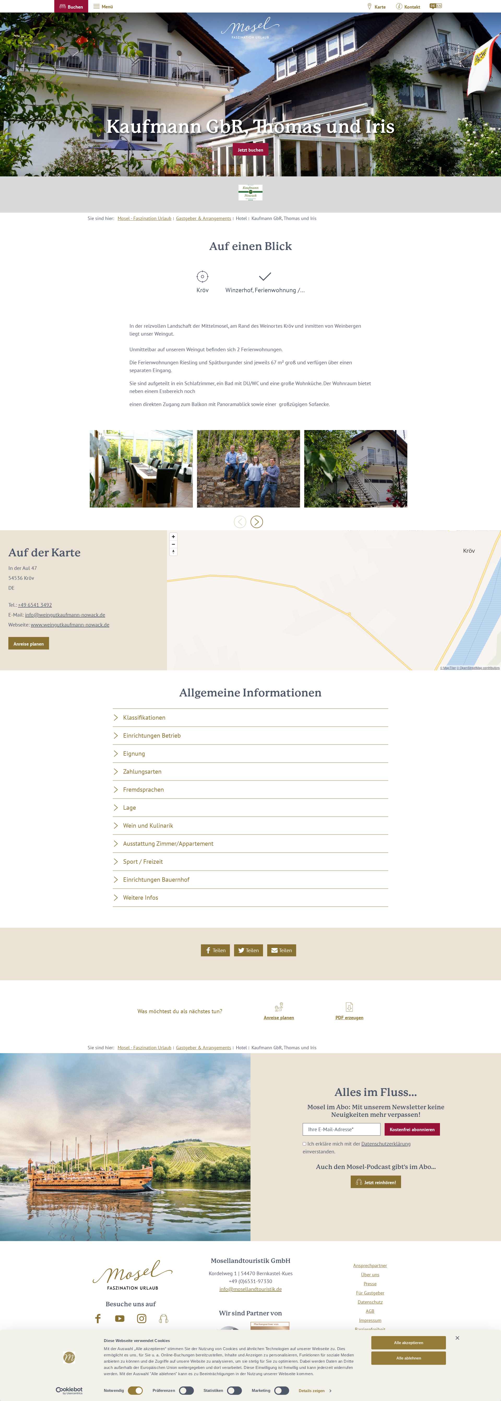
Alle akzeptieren (408, 1342)
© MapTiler (448, 667)
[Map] (334, 600)
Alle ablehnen (408, 1358)
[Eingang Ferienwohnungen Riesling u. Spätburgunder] (355, 468)
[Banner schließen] (457, 1338)
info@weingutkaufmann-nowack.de (65, 614)
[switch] (186, 1390)
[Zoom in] (173, 536)
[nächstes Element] (256, 522)
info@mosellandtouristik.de (250, 1289)
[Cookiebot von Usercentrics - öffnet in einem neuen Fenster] (69, 1391)
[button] (71, 6)
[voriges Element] (240, 522)
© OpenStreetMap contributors (478, 667)
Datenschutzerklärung (386, 1143)
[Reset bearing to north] (173, 552)
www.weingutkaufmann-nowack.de (70, 624)
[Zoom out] (173, 544)
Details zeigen (312, 1390)
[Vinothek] (141, 468)
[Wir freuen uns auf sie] (248, 468)
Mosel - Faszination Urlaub (144, 218)
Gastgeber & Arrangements (203, 218)
